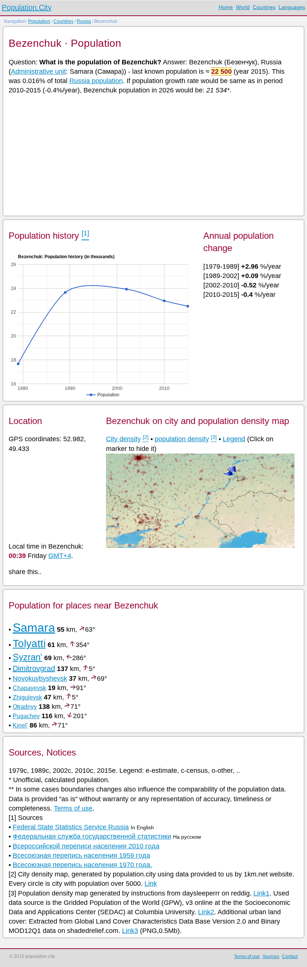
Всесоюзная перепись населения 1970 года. (82, 865)
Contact (290, 956)
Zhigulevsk (27, 697)
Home (226, 7)
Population (39, 21)
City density (123, 439)
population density (182, 439)
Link (151, 883)
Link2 (206, 912)
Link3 (130, 930)
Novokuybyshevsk (40, 678)
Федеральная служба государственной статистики (92, 836)
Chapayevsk (29, 688)
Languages (292, 7)
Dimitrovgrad (34, 668)
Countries (264, 7)
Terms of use (73, 808)
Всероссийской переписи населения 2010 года (86, 846)
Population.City (27, 7)
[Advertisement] (153, 154)
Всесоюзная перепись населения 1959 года (81, 855)
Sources (270, 956)
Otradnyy (25, 707)
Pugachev (26, 716)
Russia (84, 21)
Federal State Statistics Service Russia (71, 827)
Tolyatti (29, 643)
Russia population (96, 81)
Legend (234, 439)
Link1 (261, 893)
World (243, 7)
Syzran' (27, 657)
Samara (34, 627)
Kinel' (20, 725)
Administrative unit (38, 71)
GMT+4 (59, 555)
